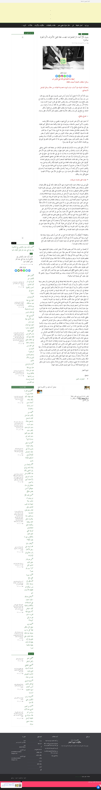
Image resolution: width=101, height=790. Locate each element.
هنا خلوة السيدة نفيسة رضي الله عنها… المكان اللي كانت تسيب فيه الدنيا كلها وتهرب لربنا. (51, 744)
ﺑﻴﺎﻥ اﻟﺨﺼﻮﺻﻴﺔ (21, 778)
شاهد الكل (13, 243)
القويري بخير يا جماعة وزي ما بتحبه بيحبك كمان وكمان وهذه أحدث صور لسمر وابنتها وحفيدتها (18, 399)
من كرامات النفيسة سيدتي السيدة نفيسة (51, 741)
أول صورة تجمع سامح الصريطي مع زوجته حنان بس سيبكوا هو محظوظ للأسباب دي (18, 583)
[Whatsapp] (64, 76)
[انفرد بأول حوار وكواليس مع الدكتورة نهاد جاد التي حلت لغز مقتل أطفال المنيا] (22, 249)
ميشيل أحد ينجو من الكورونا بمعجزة (47, 388)
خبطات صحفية (39, 764)
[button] (22, 25)
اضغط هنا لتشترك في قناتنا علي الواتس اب (63, 79)
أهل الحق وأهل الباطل (19, 659)
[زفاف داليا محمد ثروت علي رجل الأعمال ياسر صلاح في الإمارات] (28, 549)
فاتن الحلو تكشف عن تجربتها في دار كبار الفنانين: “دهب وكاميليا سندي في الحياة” (18, 283)
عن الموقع (12, 778)
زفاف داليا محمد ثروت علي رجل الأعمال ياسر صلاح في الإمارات (18, 548)
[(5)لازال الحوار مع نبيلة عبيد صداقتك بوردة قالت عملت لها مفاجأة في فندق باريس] (29, 305)
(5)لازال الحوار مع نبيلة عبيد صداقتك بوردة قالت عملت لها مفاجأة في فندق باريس (19, 303)
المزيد (24, 25)
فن (73, 25)
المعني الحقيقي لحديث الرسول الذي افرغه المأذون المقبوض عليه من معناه (18, 670)
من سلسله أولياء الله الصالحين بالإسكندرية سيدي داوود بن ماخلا (51, 752)
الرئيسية (25, 778)
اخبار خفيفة (79, 25)
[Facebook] (70, 76)
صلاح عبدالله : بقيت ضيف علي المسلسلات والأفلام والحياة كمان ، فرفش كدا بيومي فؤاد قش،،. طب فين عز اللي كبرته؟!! (18, 607)
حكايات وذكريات (39, 25)
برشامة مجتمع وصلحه (55, 756)
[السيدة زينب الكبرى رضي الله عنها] (28, 699)
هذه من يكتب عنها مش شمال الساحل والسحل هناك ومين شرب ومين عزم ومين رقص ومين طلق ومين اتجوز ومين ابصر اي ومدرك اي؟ (18, 424)
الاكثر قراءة (22, 387)
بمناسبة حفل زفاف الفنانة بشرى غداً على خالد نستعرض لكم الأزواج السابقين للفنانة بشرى (18, 451)
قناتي (41, 770)
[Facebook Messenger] (56, 76)
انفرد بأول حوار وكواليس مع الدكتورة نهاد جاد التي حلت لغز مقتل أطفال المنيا (24, 259)
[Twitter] (67, 76)
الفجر (77, 379)
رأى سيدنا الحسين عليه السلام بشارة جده (51, 748)
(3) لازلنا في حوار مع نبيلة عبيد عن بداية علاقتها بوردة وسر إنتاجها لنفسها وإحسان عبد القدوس (18, 372)
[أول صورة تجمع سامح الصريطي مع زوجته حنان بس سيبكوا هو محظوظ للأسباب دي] (28, 584)
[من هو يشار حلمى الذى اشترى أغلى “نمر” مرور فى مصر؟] (28, 565)
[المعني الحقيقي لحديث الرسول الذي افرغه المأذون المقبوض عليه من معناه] (28, 671)
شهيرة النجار (78, 43)
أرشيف (80, 34)
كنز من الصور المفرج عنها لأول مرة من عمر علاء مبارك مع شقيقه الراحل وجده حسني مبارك (18, 714)
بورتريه (87, 25)
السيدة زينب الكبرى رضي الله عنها (18, 698)
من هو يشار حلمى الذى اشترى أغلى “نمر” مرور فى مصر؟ (18, 564)
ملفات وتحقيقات (51, 25)
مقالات (30, 25)
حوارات (31, 253)
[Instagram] (62, 76)
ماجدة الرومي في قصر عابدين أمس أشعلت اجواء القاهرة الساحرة (18, 686)
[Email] (59, 76)
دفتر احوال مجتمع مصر (64, 25)
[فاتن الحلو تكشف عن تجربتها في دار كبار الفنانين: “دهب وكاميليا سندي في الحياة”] (29, 284)
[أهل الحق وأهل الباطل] (28, 660)
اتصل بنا (16, 778)
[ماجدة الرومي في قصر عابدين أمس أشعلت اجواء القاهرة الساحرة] (28, 686)
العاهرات (82, 379)
